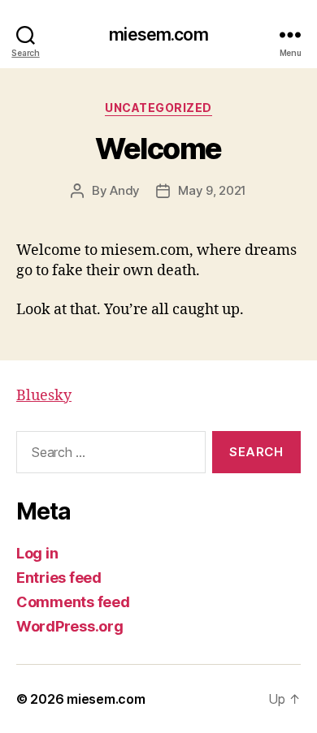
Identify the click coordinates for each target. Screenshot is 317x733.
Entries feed (59, 577)
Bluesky (44, 395)
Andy (125, 190)
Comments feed (73, 601)
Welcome (158, 148)
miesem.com (158, 34)
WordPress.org (70, 626)
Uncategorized (158, 107)
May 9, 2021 (212, 190)
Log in (37, 553)
